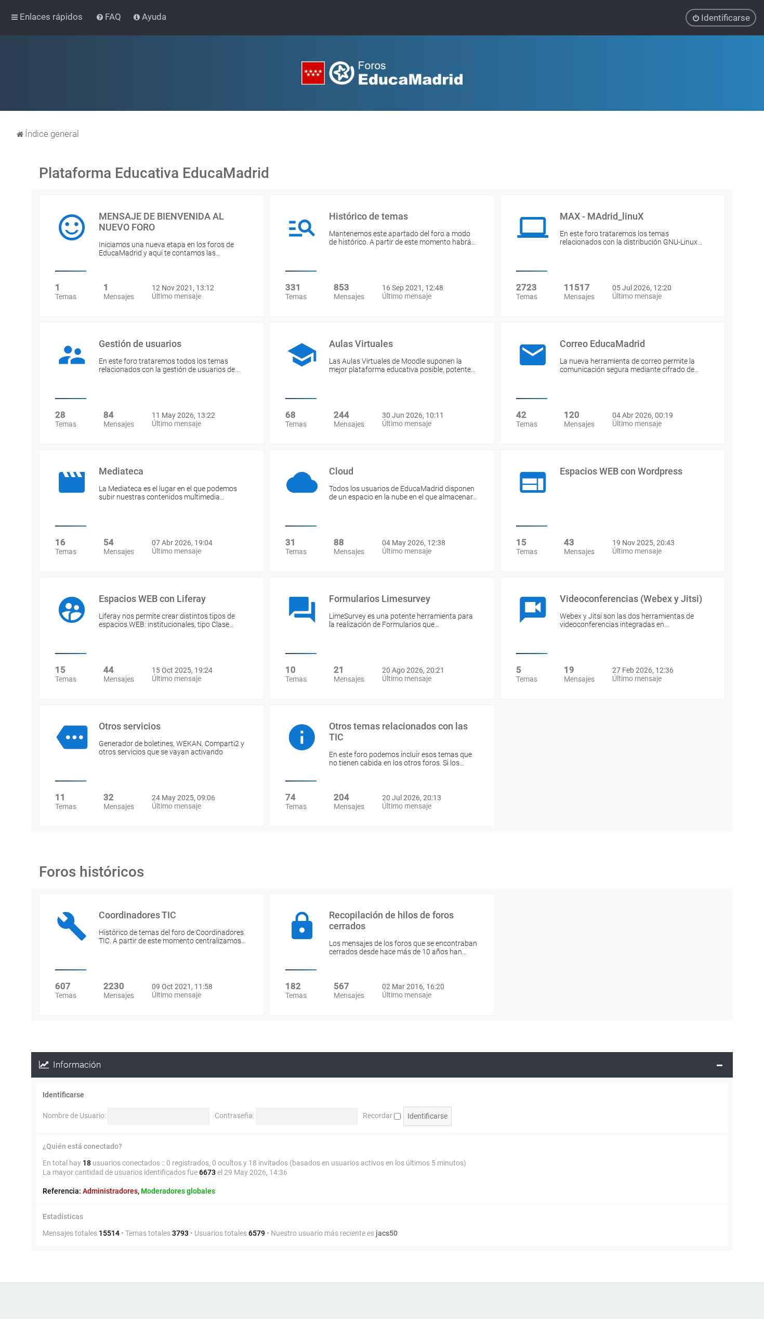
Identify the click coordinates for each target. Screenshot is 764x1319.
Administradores (110, 1191)
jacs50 (387, 1233)
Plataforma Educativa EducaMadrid (154, 173)
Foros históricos (91, 871)
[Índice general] (382, 73)
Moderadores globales (178, 1191)
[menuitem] (109, 16)
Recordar (378, 1115)
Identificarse (63, 1095)
